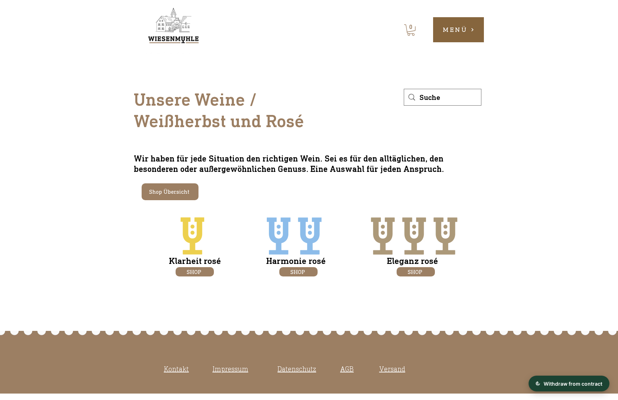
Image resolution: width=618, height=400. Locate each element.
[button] (411, 30)
